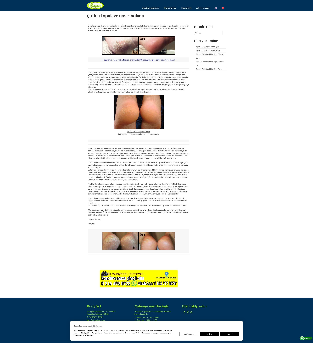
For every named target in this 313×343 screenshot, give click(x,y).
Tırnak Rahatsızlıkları (205, 54)
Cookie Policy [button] (140, 333)
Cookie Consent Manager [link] (82, 326)
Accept (229, 334)
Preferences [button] (89, 335)
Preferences (188, 334)
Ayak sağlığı (201, 46)
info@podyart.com (97, 320)
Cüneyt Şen (214, 46)
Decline (209, 334)
